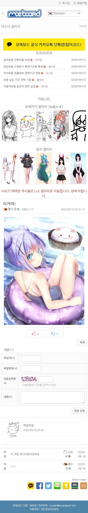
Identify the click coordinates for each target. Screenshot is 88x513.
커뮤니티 (44, 99)
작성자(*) (9, 357)
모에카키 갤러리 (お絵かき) (44, 107)
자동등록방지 (10, 381)
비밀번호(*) (10, 368)
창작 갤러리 (44, 149)
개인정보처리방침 (50, 509)
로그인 (66, 2)
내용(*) (8, 396)
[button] (5, 209)
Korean (59, 13)
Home (83, 25)
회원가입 (82, 2)
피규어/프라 (44, 53)
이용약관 (34, 509)
